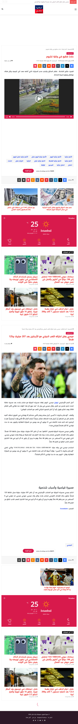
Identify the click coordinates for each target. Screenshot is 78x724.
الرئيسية (70, 49)
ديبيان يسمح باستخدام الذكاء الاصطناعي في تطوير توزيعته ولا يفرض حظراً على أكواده (23, 279)
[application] (39, 99)
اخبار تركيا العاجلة (54, 160)
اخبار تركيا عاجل (39, 160)
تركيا (28, 160)
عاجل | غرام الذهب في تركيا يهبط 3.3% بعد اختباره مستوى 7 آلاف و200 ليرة (58, 311)
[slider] (40, 116)
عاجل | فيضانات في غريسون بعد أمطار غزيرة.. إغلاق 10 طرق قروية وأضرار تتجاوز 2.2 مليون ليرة (22, 311)
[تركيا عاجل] (39, 9)
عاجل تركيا (60, 165)
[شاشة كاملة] (7, 117)
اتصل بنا (50, 717)
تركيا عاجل (19, 160)
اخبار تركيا (68, 160)
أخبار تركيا (64, 49)
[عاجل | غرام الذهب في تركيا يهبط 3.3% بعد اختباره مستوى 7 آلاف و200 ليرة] (57, 297)
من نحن (34, 717)
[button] (39, 99)
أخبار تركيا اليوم (55, 156)
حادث (9, 160)
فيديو (51, 165)
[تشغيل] (71, 117)
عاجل (69, 165)
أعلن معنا (28, 717)
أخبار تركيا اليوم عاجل (39, 156)
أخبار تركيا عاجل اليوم (20, 156)
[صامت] (10, 117)
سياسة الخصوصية (42, 717)
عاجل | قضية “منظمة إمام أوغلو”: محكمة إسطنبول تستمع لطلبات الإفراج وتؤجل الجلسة (46, 2)
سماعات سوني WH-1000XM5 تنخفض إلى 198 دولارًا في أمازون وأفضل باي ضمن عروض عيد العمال (57, 279)
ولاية (42, 165)
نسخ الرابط (28, 170)
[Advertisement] (39, 30)
